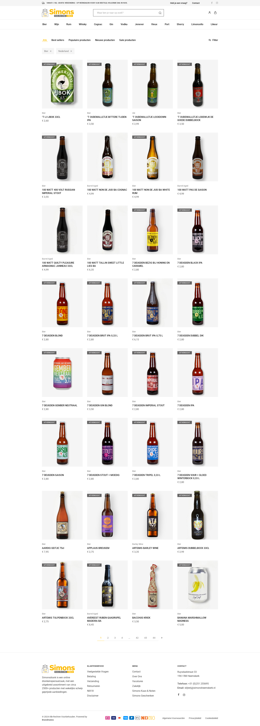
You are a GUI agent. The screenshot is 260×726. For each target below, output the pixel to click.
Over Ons (137, 676)
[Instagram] (184, 695)
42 (137, 637)
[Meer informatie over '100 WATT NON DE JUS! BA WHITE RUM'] (149, 177)
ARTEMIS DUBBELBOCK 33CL (193, 548)
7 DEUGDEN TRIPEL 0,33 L (146, 475)
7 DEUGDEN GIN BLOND (99, 405)
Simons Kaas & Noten (143, 690)
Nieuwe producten (105, 40)
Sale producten (127, 40)
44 (154, 637)
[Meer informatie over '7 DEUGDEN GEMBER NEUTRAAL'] (59, 392)
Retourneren (93, 686)
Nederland (63, 51)
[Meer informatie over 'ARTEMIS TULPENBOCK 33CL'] (59, 605)
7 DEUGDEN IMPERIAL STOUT (148, 405)
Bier (46, 51)
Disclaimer (92, 695)
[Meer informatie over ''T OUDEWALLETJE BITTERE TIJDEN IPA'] (104, 104)
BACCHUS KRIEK (141, 617)
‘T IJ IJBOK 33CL (51, 117)
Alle (45, 40)
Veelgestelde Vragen (98, 671)
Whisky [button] (83, 24)
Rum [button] (68, 24)
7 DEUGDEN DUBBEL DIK (190, 335)
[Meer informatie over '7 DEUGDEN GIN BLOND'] (104, 392)
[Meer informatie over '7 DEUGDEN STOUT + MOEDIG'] (104, 462)
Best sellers (57, 40)
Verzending (93, 681)
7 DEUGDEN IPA (185, 405)
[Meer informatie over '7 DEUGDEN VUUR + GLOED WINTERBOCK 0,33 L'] (194, 462)
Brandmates (48, 720)
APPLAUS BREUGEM (98, 548)
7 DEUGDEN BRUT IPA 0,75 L (147, 335)
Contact (196, 3)
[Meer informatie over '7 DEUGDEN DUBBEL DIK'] (194, 323)
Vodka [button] (124, 24)
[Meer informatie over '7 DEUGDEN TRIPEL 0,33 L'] (149, 462)
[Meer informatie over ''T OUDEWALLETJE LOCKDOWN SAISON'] (149, 104)
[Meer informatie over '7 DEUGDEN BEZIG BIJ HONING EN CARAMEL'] (149, 250)
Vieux (154, 24)
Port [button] (167, 24)
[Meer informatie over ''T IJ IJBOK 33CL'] (59, 104)
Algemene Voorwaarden (173, 718)
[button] (104, 177)
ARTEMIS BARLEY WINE (145, 548)
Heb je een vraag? (178, 3)
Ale (133, 113)
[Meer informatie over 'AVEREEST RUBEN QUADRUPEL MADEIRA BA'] (104, 605)
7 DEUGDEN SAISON (53, 475)
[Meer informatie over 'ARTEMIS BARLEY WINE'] (149, 535)
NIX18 (90, 690)
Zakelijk (136, 686)
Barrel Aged (92, 186)
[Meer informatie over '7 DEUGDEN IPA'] (194, 392)
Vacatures (137, 681)
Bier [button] (44, 24)
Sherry (180, 24)
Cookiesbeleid (211, 718)
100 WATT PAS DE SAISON (192, 189)
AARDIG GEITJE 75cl (53, 548)
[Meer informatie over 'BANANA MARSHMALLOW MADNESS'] (194, 605)
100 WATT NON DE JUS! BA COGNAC (107, 189)
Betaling (91, 676)
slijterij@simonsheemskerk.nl (200, 687)
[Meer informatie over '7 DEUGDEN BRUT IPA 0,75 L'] (149, 323)
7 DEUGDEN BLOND (52, 335)
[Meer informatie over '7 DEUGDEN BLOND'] (59, 323)
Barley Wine (137, 544)
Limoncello (197, 24)
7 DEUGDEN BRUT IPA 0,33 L (102, 335)
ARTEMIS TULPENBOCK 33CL (58, 617)
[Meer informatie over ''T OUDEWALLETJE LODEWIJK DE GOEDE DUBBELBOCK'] (194, 104)
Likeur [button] (214, 24)
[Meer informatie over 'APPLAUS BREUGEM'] (104, 535)
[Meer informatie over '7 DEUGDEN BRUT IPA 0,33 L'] (104, 323)
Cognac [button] (98, 24)
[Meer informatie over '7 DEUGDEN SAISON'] (59, 462)
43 (145, 637)
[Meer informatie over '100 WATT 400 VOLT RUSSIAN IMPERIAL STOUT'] (59, 177)
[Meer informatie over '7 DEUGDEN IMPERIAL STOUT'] (149, 392)
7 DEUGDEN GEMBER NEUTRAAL (59, 405)
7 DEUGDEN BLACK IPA (189, 262)
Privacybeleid (195, 718)
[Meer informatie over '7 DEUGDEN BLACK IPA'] (194, 250)
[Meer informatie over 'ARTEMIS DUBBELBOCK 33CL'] (194, 535)
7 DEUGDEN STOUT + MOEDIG (103, 475)
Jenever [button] (139, 24)
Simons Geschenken (143, 695)
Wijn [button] (56, 24)
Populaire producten (80, 40)
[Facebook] (178, 695)
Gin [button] (111, 24)
